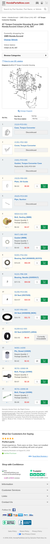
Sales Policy (12, 531)
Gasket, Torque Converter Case (28, 163)
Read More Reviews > (40, 456)
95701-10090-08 (21, 389)
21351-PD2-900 (20, 142)
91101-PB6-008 (20, 274)
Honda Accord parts (9, 413)
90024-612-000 (20, 214)
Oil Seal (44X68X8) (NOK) (25, 313)
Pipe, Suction (20, 199)
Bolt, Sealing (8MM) (23, 217)
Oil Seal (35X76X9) (22, 295)
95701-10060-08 (21, 368)
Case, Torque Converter (24, 128)
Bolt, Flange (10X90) (23, 392)
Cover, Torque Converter (25, 145)
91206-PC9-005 (20, 292)
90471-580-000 (20, 234)
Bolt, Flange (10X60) (23, 372)
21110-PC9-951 (20, 124)
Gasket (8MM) (20, 238)
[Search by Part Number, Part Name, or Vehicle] (45, 9)
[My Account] (41, 2)
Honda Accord (13, 17)
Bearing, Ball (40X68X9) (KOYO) (28, 258)
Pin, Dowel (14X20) (22, 351)
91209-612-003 (20, 329)
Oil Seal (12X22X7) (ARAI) (25, 332)
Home (4, 17)
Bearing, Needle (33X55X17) (26, 277)
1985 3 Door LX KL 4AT (28, 17)
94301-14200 (19, 348)
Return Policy (24, 531)
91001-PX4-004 (20, 255)
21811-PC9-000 (20, 160)
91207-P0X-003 (20, 310)
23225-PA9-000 (20, 178)
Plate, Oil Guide (21, 182)
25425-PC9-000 (20, 196)
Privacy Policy (37, 531)
